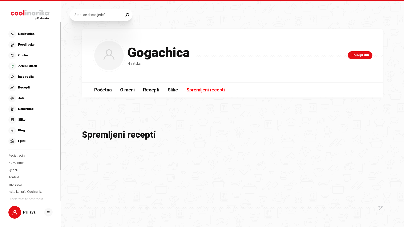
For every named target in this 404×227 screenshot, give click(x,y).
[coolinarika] (30, 13)
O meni (127, 89)
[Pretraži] (127, 15)
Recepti (151, 89)
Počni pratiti (360, 55)
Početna (103, 89)
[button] (30, 87)
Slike (173, 89)
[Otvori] (48, 212)
